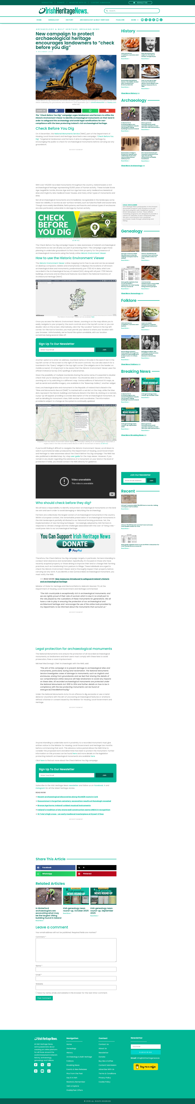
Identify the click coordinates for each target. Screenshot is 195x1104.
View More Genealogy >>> (132, 293)
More (133, 20)
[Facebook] (142, 19)
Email (39, 975)
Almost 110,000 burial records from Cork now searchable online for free (149, 256)
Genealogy (53, 20)
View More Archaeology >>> (133, 166)
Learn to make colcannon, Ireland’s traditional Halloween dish (149, 325)
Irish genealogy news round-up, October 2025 (76, 909)
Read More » (40, 921)
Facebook (98, 785)
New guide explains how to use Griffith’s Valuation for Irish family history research (130, 284)
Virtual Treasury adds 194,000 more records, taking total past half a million (129, 256)
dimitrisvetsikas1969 (97, 102)
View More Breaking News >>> (133, 435)
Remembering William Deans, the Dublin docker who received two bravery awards (130, 82)
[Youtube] (157, 19)
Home (39, 20)
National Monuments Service (67, 133)
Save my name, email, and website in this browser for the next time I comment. (73, 993)
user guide (75, 456)
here (92, 317)
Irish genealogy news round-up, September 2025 (101, 910)
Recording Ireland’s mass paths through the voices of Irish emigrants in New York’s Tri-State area (130, 354)
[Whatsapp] (161, 19)
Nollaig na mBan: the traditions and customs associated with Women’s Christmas (149, 354)
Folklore (120, 20)
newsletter (73, 785)
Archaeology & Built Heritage (94, 20)
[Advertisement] (76, 166)
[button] (56, 111)
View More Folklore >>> (130, 364)
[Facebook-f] (35, 1064)
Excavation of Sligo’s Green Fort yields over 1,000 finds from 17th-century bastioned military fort (129, 156)
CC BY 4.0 (75, 240)
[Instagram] (150, 19)
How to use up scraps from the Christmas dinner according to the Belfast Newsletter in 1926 (149, 83)
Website (39, 984)
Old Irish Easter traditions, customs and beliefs (129, 55)
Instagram (40, 788)
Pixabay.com (111, 102)
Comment (41, 937)
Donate (60, 2)
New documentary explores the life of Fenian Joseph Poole (148, 55)
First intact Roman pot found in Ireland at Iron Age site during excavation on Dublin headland (149, 156)
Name (39, 966)
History (69, 20)
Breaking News (90, 29)
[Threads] (153, 19)
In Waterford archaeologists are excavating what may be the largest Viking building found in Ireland (48, 913)
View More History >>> (130, 93)
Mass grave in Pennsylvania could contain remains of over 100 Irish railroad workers (150, 125)
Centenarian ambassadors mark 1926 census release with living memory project (150, 284)
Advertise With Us (77, 2)
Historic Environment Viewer (93, 253)
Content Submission (100, 2)
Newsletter (47, 2)
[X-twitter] (146, 19)
